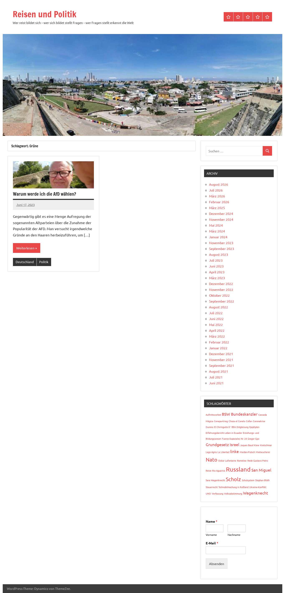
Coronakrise (259, 421)
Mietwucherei (263, 452)
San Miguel (261, 469)
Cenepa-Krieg (221, 421)
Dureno (209, 427)
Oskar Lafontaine (227, 460)
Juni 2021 (216, 383)
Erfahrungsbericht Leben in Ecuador (224, 432)
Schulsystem (248, 480)
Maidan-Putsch (247, 452)
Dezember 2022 (221, 283)
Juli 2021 (216, 377)
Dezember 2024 (221, 213)
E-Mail (212, 543)
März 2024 (217, 231)
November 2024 (221, 219)
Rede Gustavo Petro (257, 460)
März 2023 (217, 278)
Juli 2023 (216, 260)
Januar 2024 (218, 237)
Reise (208, 470)
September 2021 (221, 365)
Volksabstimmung (233, 493)
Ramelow (242, 460)
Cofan (249, 421)
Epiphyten (254, 427)
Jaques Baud (246, 445)
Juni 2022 (216, 319)
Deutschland (25, 262)
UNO (208, 493)
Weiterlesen (25, 248)
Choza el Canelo (237, 421)
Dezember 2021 (221, 354)
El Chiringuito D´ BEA (225, 427)
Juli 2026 (216, 190)
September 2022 (221, 301)
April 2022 (216, 330)
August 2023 (218, 254)
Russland (238, 469)
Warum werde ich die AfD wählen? (44, 194)
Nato (211, 459)
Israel (234, 444)
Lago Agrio (211, 452)
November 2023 (221, 243)
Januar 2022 (218, 348)
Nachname (234, 534)
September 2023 (221, 248)
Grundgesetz (217, 444)
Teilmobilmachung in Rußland (233, 487)
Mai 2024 (216, 225)
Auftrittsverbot (213, 414)
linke (234, 451)
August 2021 (218, 371)
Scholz (233, 479)
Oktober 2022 (219, 295)
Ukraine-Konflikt (257, 487)
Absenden (216, 563)
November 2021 (221, 359)
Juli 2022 (216, 313)
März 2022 (217, 336)
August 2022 (218, 307)
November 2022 (221, 289)
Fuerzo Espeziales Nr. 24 (234, 438)
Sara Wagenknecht (215, 480)
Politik (43, 262)
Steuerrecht (212, 487)
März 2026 (217, 196)
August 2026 (218, 184)
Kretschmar (266, 445)
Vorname (211, 534)
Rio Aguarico (218, 470)
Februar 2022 (219, 342)
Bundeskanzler (244, 413)
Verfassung (217, 493)
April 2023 (216, 272)
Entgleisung (242, 427)
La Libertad (223, 452)
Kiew (256, 445)
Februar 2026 (219, 202)
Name (211, 521)
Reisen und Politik (44, 14)
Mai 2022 (216, 324)
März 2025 (217, 208)
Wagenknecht (255, 492)
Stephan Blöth (262, 480)
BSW (226, 413)
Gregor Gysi (253, 438)
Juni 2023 (216, 266)
